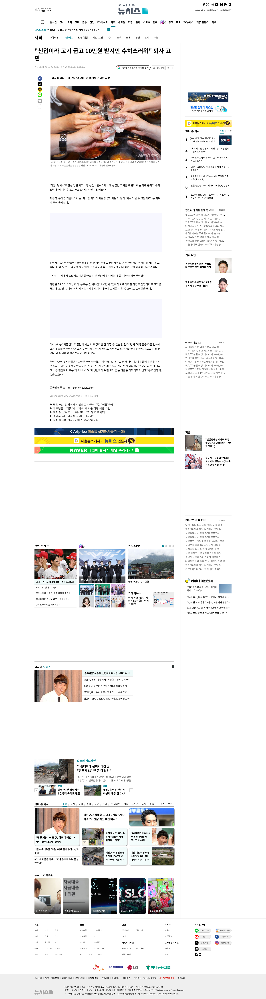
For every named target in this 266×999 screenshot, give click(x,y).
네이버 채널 (205, 930)
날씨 (147, 37)
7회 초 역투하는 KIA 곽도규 (48, 604)
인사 (81, 954)
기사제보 (116, 978)
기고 (95, 936)
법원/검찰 (83, 37)
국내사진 (125, 930)
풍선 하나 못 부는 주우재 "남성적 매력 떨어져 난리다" (115, 836)
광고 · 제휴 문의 (52, 978)
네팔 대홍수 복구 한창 (138, 581)
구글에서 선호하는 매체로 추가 (135, 67)
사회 (113, 22)
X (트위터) (204, 942)
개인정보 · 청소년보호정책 (145, 978)
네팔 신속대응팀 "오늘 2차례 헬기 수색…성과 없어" (56, 851)
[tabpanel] (151, 568)
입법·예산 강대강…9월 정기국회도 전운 (69, 791)
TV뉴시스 (188, 22)
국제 (69, 22)
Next (131, 790)
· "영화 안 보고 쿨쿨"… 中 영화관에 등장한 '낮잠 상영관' (208, 602)
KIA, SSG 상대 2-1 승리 (47, 587)
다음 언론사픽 (225, 930)
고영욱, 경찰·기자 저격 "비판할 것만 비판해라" (107, 679)
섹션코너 (83, 948)
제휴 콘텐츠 (202, 22)
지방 (130, 22)
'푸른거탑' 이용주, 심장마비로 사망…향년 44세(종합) (55, 839)
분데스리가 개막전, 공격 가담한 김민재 (53, 593)
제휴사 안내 (67, 978)
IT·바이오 (102, 22)
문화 (138, 22)
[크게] (172, 68)
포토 (178, 22)
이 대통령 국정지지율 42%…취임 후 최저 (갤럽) (138, 600)
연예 (155, 22)
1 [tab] (163, 546)
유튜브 (204, 936)
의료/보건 (98, 37)
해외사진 (139, 930)
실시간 (53, 22)
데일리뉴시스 (99, 948)
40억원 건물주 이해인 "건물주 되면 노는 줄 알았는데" (56, 861)
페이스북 (225, 936)
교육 (119, 37)
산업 (92, 22)
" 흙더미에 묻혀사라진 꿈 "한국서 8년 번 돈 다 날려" (94, 768)
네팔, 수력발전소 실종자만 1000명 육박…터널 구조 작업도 (115, 856)
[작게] (167, 68)
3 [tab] (170, 546)
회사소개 (38, 978)
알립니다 (181, 978)
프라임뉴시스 (212, 10)
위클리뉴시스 (226, 10)
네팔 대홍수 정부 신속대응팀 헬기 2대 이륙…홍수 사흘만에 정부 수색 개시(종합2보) (140, 856)
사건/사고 (68, 37)
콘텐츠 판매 (80, 978)
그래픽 (124, 936)
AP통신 (167, 930)
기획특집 (97, 942)
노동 (128, 37)
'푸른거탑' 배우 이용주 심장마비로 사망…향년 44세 (141, 836)
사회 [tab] (222, 130)
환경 (137, 37)
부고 (90, 954)
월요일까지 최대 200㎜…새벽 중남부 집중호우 (62, 29)
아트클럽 (83, 936)
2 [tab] (166, 546)
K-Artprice (200, 10)
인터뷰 (82, 942)
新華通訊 (168, 936)
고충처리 (105, 978)
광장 (171, 22)
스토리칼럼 (98, 930)
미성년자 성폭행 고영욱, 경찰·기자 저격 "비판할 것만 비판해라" (104, 817)
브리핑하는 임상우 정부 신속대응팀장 (52, 598)
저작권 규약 (93, 978)
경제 (77, 22)
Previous (36, 790)
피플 (188, 432)
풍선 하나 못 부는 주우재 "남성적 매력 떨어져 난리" (107, 686)
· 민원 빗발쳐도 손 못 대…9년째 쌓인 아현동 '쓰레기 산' (208, 607)
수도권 (121, 22)
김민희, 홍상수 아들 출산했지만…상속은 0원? (105, 692)
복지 (110, 37)
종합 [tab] (230, 130)
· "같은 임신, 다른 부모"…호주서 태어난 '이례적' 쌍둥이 (208, 597)
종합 (64, 804)
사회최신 (54, 37)
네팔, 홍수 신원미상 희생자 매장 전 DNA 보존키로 (114, 793)
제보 (214, 22)
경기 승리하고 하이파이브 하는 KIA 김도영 (55, 581)
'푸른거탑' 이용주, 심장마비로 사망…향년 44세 (106, 673)
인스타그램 (225, 942)
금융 (84, 22)
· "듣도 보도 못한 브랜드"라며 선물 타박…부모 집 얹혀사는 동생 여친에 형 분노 (208, 612)
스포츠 (146, 22)
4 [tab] (173, 546)
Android (168, 948)
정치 (62, 22)
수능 (156, 37)
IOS (166, 954)
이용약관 (126, 978)
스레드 (204, 949)
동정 (100, 954)
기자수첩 (190, 255)
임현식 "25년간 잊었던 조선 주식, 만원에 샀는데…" (107, 698)
